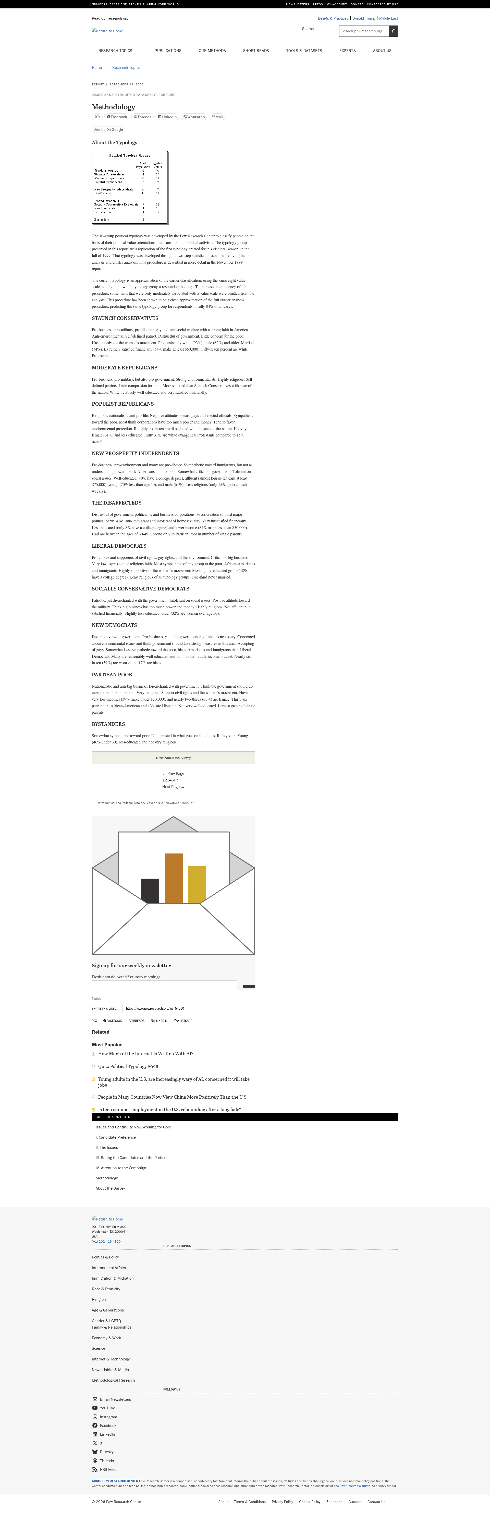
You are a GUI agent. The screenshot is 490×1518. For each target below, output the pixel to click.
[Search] (393, 31)
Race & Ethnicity (106, 1288)
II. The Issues (107, 1147)
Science (98, 1348)
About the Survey (110, 1188)
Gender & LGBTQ (106, 1320)
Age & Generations (108, 1310)
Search (308, 28)
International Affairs (109, 1267)
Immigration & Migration (113, 1278)
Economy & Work (106, 1337)
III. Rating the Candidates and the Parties (131, 1157)
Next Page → (173, 786)
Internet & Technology (111, 1358)
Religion (99, 1299)
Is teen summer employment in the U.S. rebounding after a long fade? (169, 1110)
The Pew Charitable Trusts (352, 1486)
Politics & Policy (105, 1256)
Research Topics (116, 50)
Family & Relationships (111, 1327)
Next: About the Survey (173, 757)
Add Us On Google (108, 129)
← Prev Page (173, 773)
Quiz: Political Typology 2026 (128, 1066)
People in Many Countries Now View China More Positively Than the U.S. (173, 1097)
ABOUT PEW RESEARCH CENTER (115, 1481)
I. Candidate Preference (116, 1137)
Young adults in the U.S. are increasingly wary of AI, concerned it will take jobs (174, 1082)
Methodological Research (113, 1380)
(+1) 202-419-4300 (106, 1241)
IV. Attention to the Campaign (121, 1168)
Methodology (107, 1178)
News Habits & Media (110, 1369)
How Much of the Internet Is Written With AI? (145, 1054)
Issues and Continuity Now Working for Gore (133, 95)
